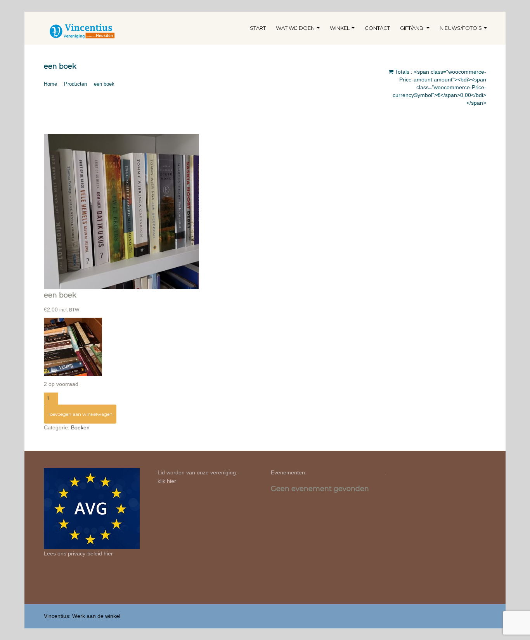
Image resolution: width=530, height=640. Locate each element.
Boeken (80, 427)
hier (108, 553)
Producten (75, 84)
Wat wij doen (296, 28)
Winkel (340, 28)
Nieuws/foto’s (461, 28)
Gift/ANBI (413, 28)
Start (258, 28)
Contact (377, 28)
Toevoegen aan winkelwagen (80, 414)
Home (50, 84)
